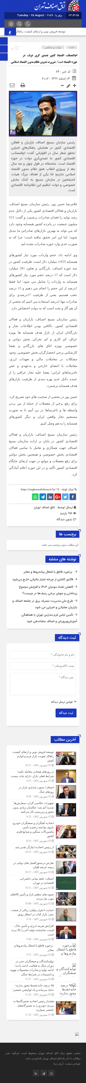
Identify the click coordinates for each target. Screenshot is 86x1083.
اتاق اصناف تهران (44, 507)
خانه (71, 47)
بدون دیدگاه (64, 519)
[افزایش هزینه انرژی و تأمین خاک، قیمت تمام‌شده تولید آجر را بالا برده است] (43, 932)
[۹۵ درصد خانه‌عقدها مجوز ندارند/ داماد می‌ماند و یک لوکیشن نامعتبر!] (43, 990)
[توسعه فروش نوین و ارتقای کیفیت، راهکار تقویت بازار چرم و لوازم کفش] (43, 758)
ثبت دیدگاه (66, 713)
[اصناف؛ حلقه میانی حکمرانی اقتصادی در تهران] (43, 883)
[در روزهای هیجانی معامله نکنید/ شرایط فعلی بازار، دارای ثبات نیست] (43, 776)
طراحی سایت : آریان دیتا (67, 1063)
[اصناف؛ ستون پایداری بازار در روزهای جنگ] (43, 792)
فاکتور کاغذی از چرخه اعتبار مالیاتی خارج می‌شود (42, 579)
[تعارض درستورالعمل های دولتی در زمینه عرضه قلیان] (43, 867)
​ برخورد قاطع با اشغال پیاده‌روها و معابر (48, 571)
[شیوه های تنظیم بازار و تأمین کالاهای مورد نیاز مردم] (43, 899)
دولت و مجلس (53, 47)
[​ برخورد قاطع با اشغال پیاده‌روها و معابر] (43, 950)
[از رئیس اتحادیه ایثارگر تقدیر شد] (43, 851)
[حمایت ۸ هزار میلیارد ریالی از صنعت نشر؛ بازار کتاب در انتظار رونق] (43, 914)
